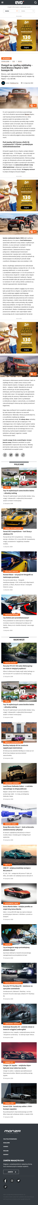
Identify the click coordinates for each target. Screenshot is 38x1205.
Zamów (10, 1172)
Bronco (20, 61)
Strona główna (5, 61)
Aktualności (6, 58)
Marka (7, 11)
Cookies (5, 1146)
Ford (13, 61)
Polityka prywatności (10, 1139)
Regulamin (6, 1142)
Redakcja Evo (14, 83)
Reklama (5, 1150)
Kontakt (5, 1154)
